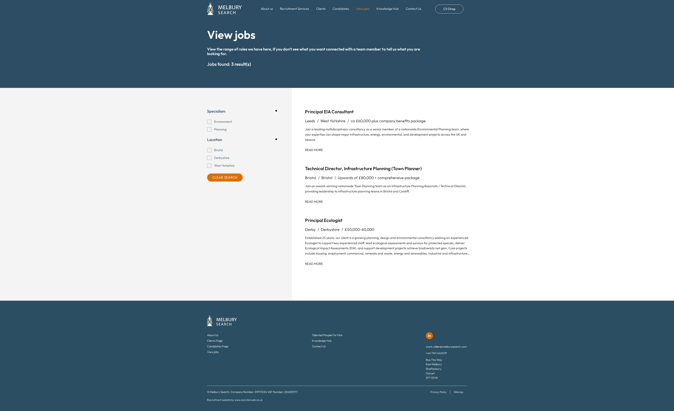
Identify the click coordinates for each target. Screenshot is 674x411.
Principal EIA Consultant (329, 112)
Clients (321, 9)
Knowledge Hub (387, 9)
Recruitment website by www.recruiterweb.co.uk (235, 400)
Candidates (341, 9)
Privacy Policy (438, 392)
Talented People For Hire (327, 335)
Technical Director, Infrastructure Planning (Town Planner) (363, 168)
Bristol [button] (218, 150)
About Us (212, 335)
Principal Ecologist (323, 220)
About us (267, 9)
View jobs (362, 9)
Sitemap (458, 392)
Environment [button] (223, 122)
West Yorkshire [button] (224, 165)
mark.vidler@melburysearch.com (446, 346)
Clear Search (224, 177)
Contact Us (413, 9)
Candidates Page (217, 346)
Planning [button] (220, 129)
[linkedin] (429, 335)
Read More (314, 150)
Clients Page (215, 340)
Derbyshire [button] (221, 158)
